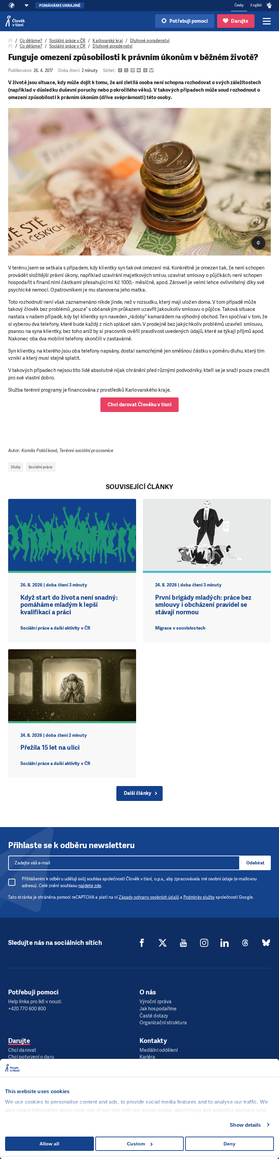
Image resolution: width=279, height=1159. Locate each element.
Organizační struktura (163, 1023)
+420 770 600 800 (27, 1009)
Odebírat (255, 863)
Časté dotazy (154, 1016)
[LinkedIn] (224, 943)
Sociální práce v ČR (67, 40)
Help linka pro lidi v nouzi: (34, 1001)
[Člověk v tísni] (15, 21)
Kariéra (147, 1057)
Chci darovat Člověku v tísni (139, 404)
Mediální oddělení (159, 1050)
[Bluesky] (266, 943)
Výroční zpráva (155, 1001)
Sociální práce (40, 467)
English (256, 5)
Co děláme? (31, 40)
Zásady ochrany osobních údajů (149, 897)
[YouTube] (183, 943)
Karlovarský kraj (107, 40)
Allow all (49, 1143)
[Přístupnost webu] (269, 5)
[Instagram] (204, 943)
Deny (229, 1143)
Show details (245, 1125)
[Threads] (245, 943)
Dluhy (15, 467)
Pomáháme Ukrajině (59, 5)
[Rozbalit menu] (267, 21)
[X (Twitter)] (163, 943)
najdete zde (89, 886)
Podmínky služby (199, 897)
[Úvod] (10, 40)
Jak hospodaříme (158, 1009)
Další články (137, 793)
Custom (136, 1143)
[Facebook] (142, 943)
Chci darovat (22, 1050)
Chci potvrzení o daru (31, 1057)
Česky (239, 5)
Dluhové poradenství (150, 40)
